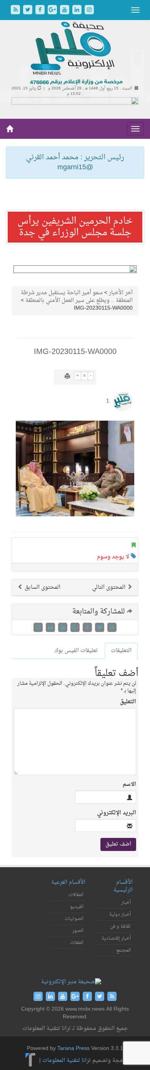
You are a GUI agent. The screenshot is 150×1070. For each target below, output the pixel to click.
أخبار (126, 902)
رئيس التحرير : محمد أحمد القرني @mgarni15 (75, 162)
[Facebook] (41, 10)
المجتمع (123, 950)
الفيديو (76, 907)
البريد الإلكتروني (116, 813)
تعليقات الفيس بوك (76, 650)
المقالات (75, 895)
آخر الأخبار (121, 293)
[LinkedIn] (78, 10)
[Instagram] (89, 10)
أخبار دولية (120, 914)
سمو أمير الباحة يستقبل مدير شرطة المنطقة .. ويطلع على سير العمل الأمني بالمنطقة (77, 297)
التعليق (128, 702)
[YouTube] (65, 10)
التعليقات (121, 650)
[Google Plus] (53, 10)
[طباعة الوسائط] (67, 377)
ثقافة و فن (120, 926)
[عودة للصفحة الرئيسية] (75, 54)
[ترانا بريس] (30, 1060)
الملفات (76, 943)
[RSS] (16, 10)
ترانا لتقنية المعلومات (66, 1060)
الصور (77, 931)
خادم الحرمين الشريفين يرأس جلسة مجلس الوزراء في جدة (75, 227)
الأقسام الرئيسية (123, 886)
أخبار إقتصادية (116, 938)
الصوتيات (74, 919)
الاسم (129, 785)
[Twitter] (28, 10)
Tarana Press (73, 1048)
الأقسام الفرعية (68, 882)
